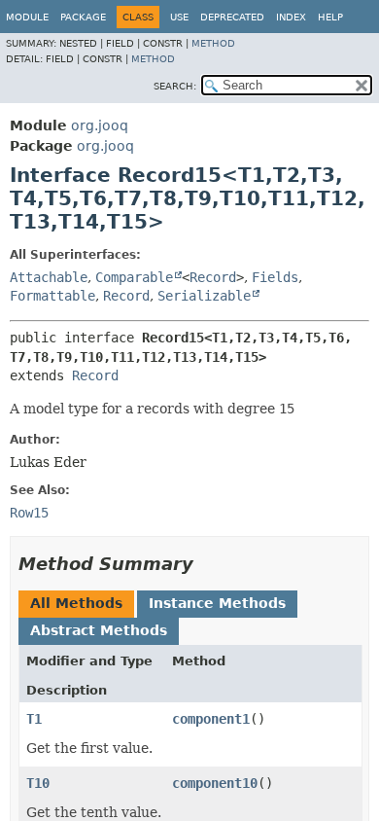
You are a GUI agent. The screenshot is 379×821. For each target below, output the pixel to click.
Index (291, 17)
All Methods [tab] (76, 603)
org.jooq (99, 125)
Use (179, 17)
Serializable (204, 295)
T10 (38, 783)
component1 (211, 719)
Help (330, 17)
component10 (215, 783)
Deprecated (232, 17)
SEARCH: (175, 86)
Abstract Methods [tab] (98, 630)
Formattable (52, 295)
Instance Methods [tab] (217, 603)
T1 (34, 719)
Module (27, 17)
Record (213, 277)
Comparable (134, 277)
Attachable (48, 277)
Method (213, 43)
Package (83, 17)
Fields (275, 277)
